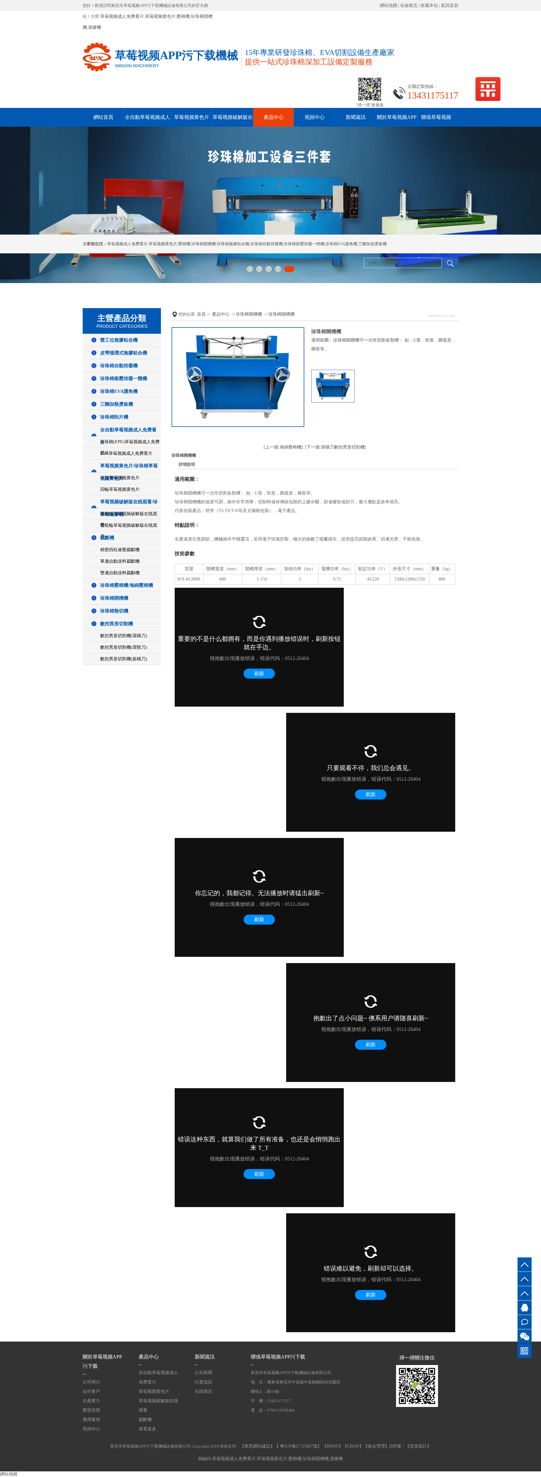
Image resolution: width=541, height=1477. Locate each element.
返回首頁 (449, 5)
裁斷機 (107, 537)
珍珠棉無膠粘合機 (233, 243)
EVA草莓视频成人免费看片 (126, 453)
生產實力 (91, 1400)
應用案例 (91, 1419)
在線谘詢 (525, 1322)
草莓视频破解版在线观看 (158, 1405)
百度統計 (418, 1446)
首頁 (201, 314)
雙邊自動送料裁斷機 (120, 573)
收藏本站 (429, 5)
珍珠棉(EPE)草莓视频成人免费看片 (130, 447)
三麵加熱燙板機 (372, 243)
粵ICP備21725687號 (298, 1446)
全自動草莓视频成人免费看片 (128, 436)
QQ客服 (525, 1308)
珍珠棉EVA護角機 (341, 243)
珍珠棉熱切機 (114, 610)
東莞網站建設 (257, 1446)
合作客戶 (91, 1391)
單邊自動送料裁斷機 (120, 561)
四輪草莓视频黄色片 (120, 489)
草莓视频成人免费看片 (122, 16)
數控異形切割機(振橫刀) (123, 659)
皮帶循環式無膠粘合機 (123, 352)
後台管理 (376, 1446)
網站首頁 (103, 117)
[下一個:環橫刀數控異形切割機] (335, 447)
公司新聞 (203, 1372)
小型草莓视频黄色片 (120, 477)
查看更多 (147, 1429)
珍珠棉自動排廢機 (266, 243)
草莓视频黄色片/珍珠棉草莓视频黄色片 (129, 472)
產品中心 (274, 117)
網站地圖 (388, 5)
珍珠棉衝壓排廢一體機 (304, 243)
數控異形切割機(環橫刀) (123, 635)
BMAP (333, 1446)
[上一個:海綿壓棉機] (283, 447)
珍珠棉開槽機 (203, 243)
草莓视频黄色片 (160, 16)
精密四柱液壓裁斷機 (120, 549)
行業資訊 (203, 1382)
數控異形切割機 (116, 623)
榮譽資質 (91, 1410)
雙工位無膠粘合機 (119, 340)
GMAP (353, 1446)
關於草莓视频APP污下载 (102, 1361)
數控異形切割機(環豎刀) (123, 647)
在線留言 (409, 5)
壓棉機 (183, 16)
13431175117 (525, 1293)
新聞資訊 (356, 117)
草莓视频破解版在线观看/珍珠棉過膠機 (129, 508)
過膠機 (94, 27)
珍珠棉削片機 (114, 416)
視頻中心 (315, 117)
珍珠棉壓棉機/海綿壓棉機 (126, 585)
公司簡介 (91, 1382)
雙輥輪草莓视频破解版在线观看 (128, 531)
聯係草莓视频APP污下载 (278, 1356)
